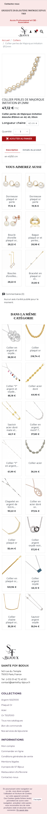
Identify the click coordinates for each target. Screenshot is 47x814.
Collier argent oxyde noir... (35, 542)
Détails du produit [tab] (32, 150)
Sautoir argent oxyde (35, 619)
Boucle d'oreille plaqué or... (12, 237)
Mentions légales (10, 761)
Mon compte (8, 746)
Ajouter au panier (19, 138)
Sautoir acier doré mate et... (11, 427)
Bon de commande (11, 726)
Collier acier (35, 462)
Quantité (6, 131)
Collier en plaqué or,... (11, 580)
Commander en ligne (12, 751)
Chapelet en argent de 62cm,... (12, 504)
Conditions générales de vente (17, 756)
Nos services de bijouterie (14, 731)
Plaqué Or (6, 705)
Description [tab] (12, 150)
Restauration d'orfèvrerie (14, 772)
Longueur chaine (14, 122)
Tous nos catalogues (12, 720)
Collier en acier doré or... (35, 504)
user (31, 32)
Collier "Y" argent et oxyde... (11, 388)
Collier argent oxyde (35, 581)
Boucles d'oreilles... (12, 275)
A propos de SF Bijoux (12, 767)
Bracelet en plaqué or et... (35, 276)
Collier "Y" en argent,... (11, 464)
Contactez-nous (9, 777)
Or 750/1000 (7, 715)
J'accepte (37, 799)
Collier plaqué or (35, 349)
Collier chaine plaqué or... (12, 619)
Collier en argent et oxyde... (12, 350)
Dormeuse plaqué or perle (12, 199)
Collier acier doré (35, 387)
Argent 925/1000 (10, 700)
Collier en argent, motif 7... (35, 427)
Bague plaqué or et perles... (35, 237)
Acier (4, 710)
